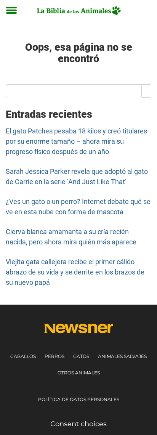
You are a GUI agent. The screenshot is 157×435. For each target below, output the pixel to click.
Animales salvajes (122, 356)
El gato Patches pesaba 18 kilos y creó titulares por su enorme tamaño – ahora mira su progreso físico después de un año (76, 141)
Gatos (81, 356)
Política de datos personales (78, 399)
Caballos (23, 356)
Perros (54, 356)
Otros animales (79, 373)
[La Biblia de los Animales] (78, 10)
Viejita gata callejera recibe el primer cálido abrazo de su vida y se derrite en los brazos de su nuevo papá (75, 272)
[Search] (146, 90)
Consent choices (78, 424)
